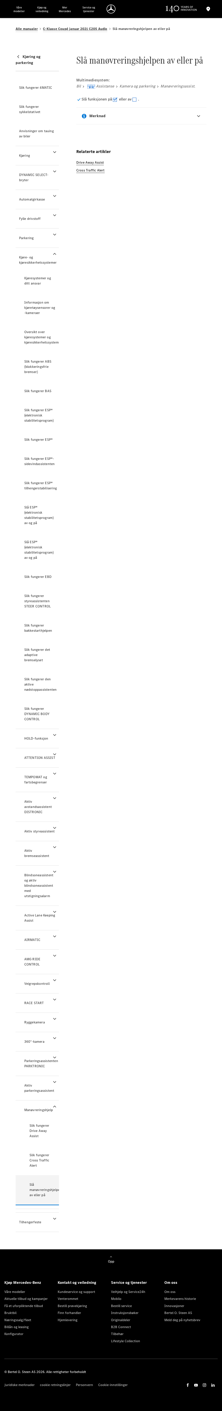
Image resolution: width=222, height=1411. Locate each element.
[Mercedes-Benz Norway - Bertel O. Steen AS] (111, 9)
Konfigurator (13, 1334)
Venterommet (68, 1298)
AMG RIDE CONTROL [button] (32, 962)
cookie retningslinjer (55, 1385)
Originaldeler (120, 1320)
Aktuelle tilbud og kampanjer (26, 1298)
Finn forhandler (69, 1313)
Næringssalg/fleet (17, 1320)
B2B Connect (121, 1327)
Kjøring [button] (24, 155)
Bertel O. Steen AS (178, 1313)
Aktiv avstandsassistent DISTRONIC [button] (38, 806)
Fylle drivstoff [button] (30, 218)
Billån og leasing (16, 1327)
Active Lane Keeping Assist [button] (39, 918)
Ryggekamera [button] (34, 1022)
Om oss (169, 1291)
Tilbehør (117, 1334)
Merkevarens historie (180, 1298)
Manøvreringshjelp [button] (38, 1110)
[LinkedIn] (212, 1385)
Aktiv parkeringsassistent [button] (39, 1088)
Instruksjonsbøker (125, 1313)
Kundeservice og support (76, 1291)
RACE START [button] (34, 1003)
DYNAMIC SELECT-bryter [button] (34, 177)
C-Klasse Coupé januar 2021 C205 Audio (75, 28)
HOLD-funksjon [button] (36, 738)
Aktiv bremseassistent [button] (36, 853)
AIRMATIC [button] (32, 939)
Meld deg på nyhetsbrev (182, 1320)
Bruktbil (10, 1313)
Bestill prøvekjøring (72, 1306)
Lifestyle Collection (125, 1341)
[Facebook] (187, 1385)
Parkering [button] (26, 238)
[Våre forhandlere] (208, 9)
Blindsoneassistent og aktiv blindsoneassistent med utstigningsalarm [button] (39, 885)
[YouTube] (196, 1385)
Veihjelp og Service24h (128, 1291)
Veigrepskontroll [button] (37, 983)
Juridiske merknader (19, 1385)
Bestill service (121, 1306)
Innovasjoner (174, 1306)
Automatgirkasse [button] (32, 199)
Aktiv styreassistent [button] (39, 831)
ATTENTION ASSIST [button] (39, 757)
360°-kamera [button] (34, 1041)
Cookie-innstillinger (113, 1385)
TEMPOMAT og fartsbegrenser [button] (35, 779)
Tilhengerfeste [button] (30, 1222)
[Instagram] (204, 1385)
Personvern (84, 1385)
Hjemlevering (67, 1320)
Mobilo (116, 1298)
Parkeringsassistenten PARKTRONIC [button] (41, 1063)
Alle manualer (27, 28)
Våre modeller (14, 1291)
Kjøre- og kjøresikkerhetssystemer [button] (38, 260)
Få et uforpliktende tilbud (23, 1306)
